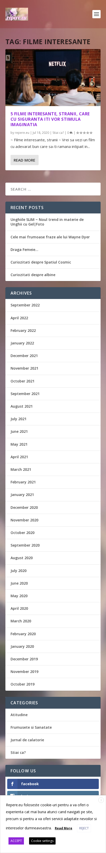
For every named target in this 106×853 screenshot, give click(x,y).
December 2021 (24, 355)
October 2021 (22, 381)
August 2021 (22, 406)
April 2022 (19, 317)
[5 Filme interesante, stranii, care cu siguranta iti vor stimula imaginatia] (53, 77)
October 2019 (22, 684)
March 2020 (21, 620)
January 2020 (22, 646)
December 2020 (24, 507)
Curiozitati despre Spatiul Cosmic (41, 262)
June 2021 (19, 431)
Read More (24, 160)
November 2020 (24, 520)
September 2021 (25, 393)
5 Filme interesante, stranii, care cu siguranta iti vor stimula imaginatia (50, 119)
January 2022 (22, 343)
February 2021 (23, 482)
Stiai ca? (58, 132)
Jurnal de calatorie (27, 739)
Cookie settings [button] (42, 841)
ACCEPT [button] (16, 841)
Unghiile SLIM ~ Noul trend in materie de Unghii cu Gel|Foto (47, 222)
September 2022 (25, 305)
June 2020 (19, 583)
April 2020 (19, 608)
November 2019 (24, 671)
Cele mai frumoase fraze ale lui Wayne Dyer (50, 237)
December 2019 (24, 659)
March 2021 (21, 469)
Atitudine (19, 714)
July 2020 (18, 570)
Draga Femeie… (24, 249)
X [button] (101, 800)
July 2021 (18, 418)
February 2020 (23, 633)
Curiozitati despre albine (33, 274)
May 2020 (19, 595)
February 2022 (23, 330)
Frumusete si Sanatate (31, 727)
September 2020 (25, 545)
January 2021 (22, 494)
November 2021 (24, 368)
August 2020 (22, 557)
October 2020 (22, 532)
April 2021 (19, 456)
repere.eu (22, 132)
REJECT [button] (84, 828)
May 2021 (19, 444)
